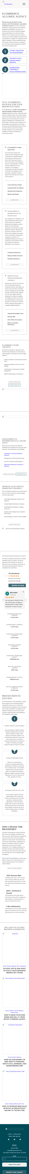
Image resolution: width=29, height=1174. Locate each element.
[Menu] (24, 4)
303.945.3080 (14, 1148)
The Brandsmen (13, 573)
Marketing (14, 966)
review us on (17, 585)
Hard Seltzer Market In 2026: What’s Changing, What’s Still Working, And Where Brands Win (14, 1062)
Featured (16, 1010)
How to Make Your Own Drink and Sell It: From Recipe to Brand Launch (14, 1017)
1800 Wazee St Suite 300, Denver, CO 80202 (14, 1152)
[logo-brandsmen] (10, 4)
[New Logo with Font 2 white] (14, 1130)
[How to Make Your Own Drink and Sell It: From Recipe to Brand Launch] (14, 992)
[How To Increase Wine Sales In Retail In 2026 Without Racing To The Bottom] (14, 1086)
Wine (23, 1104)
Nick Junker (13, 592)
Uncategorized (22, 966)
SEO (18, 966)
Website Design (14, 1012)
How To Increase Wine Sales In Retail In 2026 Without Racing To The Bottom (14, 1108)
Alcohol (4, 966)
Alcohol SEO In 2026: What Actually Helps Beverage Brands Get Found (14, 970)
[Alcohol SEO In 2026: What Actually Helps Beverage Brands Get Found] (14, 948)
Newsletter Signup (14, 1164)
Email (14, 1156)
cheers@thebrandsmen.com (14, 1150)
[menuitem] (24, 4)
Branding (9, 966)
